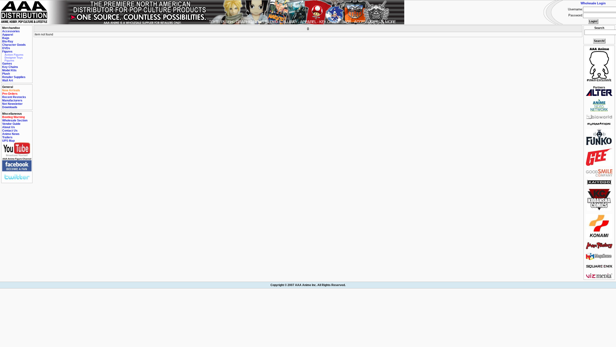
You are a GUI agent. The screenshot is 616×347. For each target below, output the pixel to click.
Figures (7, 51)
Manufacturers (12, 100)
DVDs (6, 48)
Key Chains (10, 67)
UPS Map (8, 140)
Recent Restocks (14, 97)
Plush (6, 73)
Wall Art (7, 80)
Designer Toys (14, 57)
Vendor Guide (11, 124)
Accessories (11, 31)
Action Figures (14, 54)
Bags (5, 38)
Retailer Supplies (14, 77)
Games (7, 63)
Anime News (10, 134)
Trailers (7, 137)
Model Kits (9, 70)
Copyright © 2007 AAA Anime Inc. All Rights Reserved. (308, 285)
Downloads (9, 107)
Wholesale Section (14, 120)
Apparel (7, 34)
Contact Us (10, 130)
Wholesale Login (593, 3)
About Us (8, 127)
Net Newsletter (12, 104)
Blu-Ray (7, 41)
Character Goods (14, 45)
